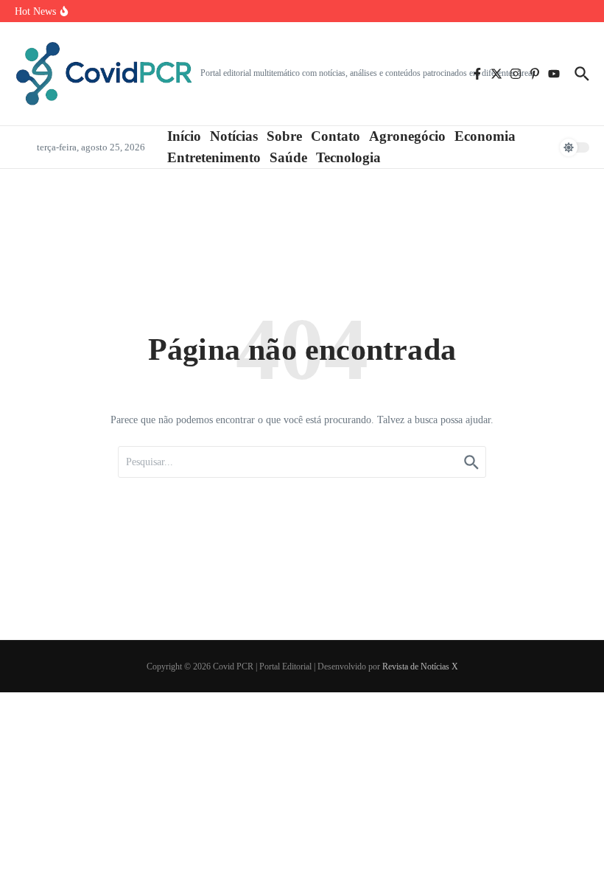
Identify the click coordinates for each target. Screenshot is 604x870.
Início (184, 136)
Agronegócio (407, 136)
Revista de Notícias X (420, 666)
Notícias (234, 136)
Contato (335, 136)
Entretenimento (214, 157)
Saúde (288, 157)
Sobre (284, 136)
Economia (485, 136)
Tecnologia (348, 157)
